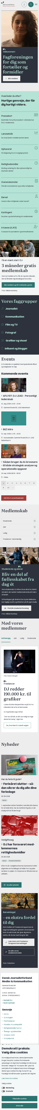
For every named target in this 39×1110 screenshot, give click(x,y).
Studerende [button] (7, 521)
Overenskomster (9, 182)
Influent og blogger (16, 348)
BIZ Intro (8, 429)
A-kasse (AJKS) (9, 227)
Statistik (9, 1091)
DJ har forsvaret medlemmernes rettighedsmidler (18, 848)
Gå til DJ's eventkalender (14, 498)
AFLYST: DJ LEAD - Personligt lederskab (19, 397)
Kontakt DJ (8, 1000)
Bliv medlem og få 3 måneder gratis (18, 285)
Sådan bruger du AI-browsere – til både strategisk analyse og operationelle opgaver (19, 465)
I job (15, 638)
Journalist (11, 308)
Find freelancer (9, 1021)
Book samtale (9, 1003)
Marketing (10, 1088)
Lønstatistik (7, 134)
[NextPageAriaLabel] (13, 487)
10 (8, 488)
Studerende (31, 638)
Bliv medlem (13, 78)
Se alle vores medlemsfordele (15, 952)
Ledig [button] (5, 533)
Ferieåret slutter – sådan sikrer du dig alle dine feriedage (19, 787)
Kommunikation (14, 316)
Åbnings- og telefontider (12, 1031)
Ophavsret (6, 149)
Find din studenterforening (18, 608)
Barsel (4, 197)
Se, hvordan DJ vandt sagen (17, 725)
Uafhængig (5, 638)
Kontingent (6, 212)
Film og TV (11, 324)
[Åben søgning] (31, 4)
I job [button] (4, 527)
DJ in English (8, 1018)
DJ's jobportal (9, 1038)
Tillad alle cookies (19, 1099)
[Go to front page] (10, 4)
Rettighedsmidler (9, 164)
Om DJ (6, 1014)
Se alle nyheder (13, 885)
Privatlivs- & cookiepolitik (13, 1024)
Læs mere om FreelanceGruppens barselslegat (18, 942)
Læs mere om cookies (10, 1078)
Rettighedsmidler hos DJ (13, 1028)
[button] (37, 4)
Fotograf (10, 332)
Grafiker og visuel (16, 340)
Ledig (22, 638)
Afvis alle (19, 1106)
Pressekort (6, 116)
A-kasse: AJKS (9, 1035)
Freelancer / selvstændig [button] (12, 539)
